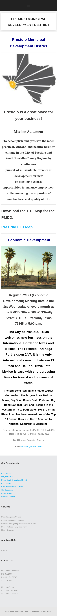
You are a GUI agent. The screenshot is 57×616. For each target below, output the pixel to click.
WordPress (46, 612)
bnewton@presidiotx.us (31, 447)
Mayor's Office (7, 477)
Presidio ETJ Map (17, 227)
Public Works (6, 493)
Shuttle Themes (23, 612)
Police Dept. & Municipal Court (14, 480)
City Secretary (7, 490)
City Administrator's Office (12, 487)
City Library (6, 483)
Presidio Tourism (8, 497)
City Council (6, 473)
